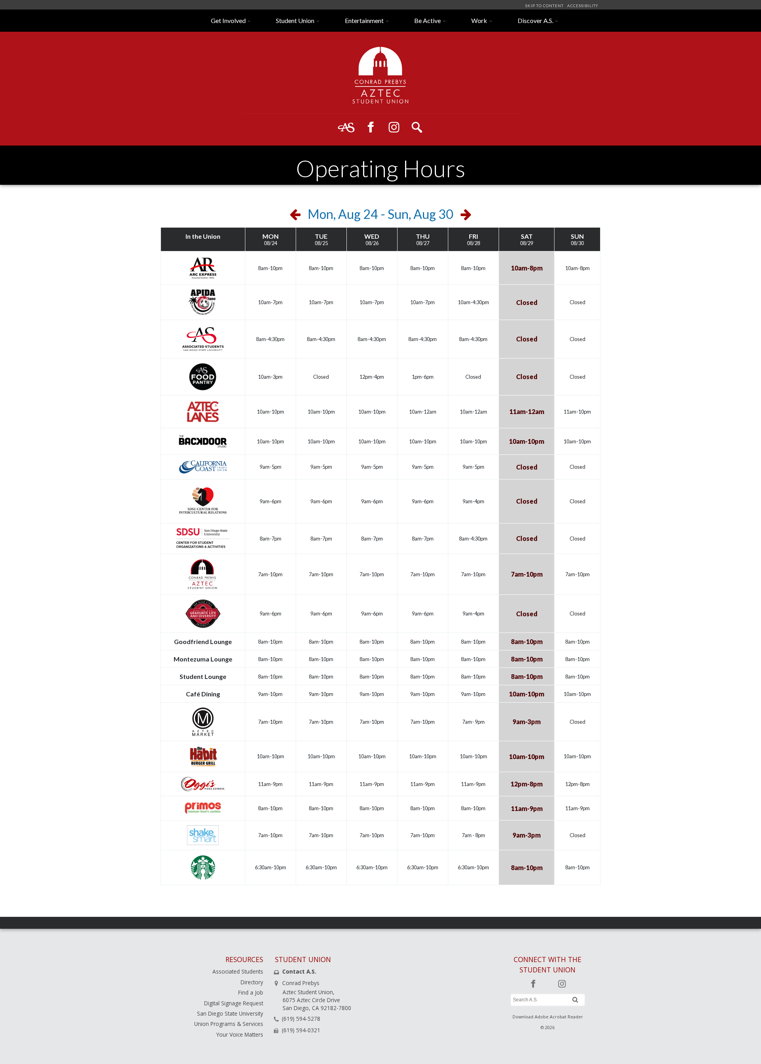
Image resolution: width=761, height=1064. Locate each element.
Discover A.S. (535, 20)
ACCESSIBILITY (582, 6)
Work (479, 20)
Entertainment (364, 20)
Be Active (427, 20)
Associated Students (237, 971)
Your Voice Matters (239, 1034)
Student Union (295, 20)
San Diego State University (230, 1013)
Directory (252, 982)
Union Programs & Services (228, 1024)
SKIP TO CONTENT (545, 6)
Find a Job (250, 992)
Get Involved (228, 20)
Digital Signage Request (233, 1003)
